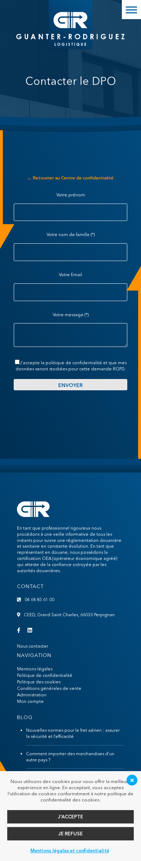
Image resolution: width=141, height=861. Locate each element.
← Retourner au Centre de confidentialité (70, 178)
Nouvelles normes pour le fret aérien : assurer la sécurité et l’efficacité (73, 733)
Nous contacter (32, 646)
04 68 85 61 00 (39, 599)
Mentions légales (34, 668)
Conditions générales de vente (49, 688)
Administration (32, 694)
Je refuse (70, 833)
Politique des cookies (38, 681)
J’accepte (70, 816)
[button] (131, 9)
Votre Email (70, 274)
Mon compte (30, 701)
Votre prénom (70, 194)
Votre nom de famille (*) (71, 234)
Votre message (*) (71, 314)
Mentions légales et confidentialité (69, 850)
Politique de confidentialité (44, 675)
